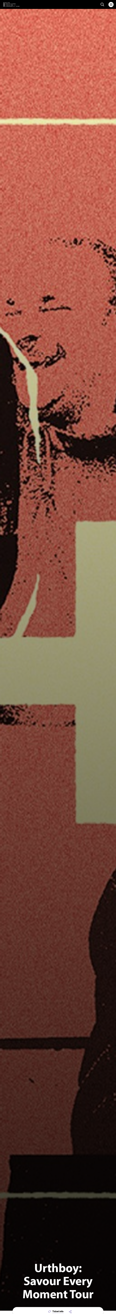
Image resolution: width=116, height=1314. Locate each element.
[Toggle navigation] (111, 4)
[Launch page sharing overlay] (70, 1311)
